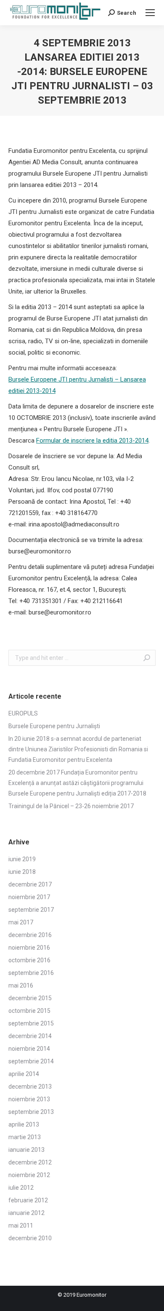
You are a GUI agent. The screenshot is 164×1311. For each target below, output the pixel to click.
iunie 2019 (22, 859)
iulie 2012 (21, 1187)
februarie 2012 (28, 1200)
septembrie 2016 (31, 972)
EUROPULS (23, 713)
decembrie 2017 (30, 884)
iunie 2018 (22, 871)
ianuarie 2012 (26, 1213)
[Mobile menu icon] (150, 12)
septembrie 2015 (31, 1023)
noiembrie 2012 (29, 1175)
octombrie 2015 (29, 1010)
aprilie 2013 (23, 1124)
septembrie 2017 (31, 909)
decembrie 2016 (30, 935)
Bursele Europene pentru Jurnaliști (54, 726)
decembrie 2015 (30, 998)
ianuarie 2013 (26, 1149)
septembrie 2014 (31, 1061)
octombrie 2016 (29, 960)
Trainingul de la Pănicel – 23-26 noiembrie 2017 (71, 806)
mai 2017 (20, 922)
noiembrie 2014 (29, 1048)
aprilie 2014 (23, 1074)
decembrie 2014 (30, 1036)
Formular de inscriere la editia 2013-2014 (92, 440)
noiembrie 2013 (29, 1099)
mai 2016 (20, 985)
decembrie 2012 (30, 1162)
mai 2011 (20, 1225)
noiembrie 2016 (29, 947)
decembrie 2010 (30, 1238)
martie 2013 (24, 1137)
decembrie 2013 (30, 1086)
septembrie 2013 (31, 1111)
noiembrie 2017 (29, 897)
